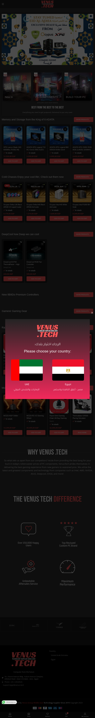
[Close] (92, 313)
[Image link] (27, 370)
